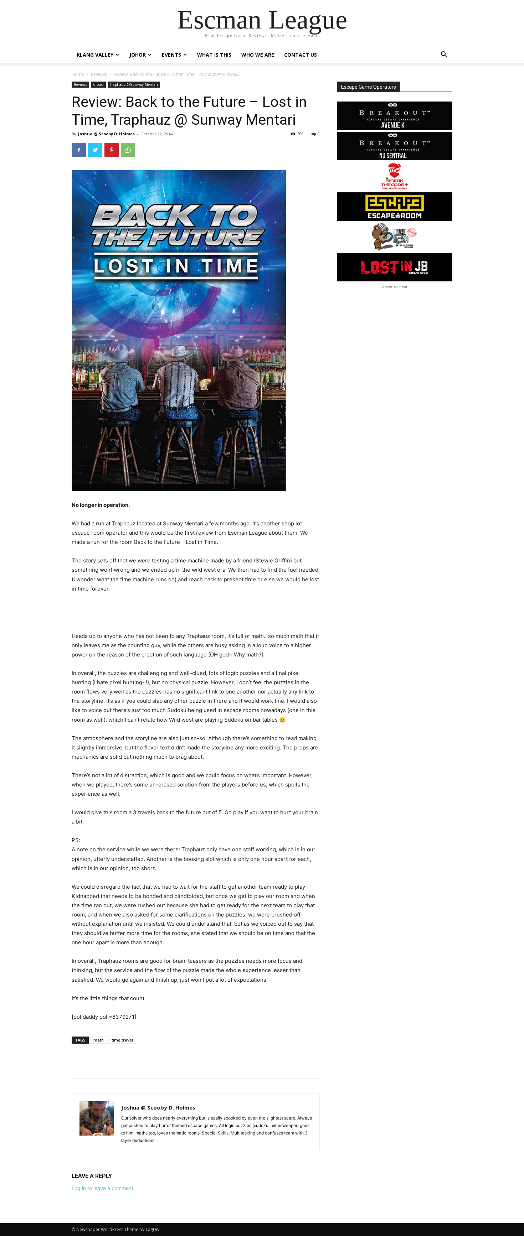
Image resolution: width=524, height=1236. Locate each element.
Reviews (99, 74)
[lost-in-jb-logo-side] (394, 267)
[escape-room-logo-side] (394, 206)
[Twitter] (95, 150)
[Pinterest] (111, 150)
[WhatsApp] (128, 150)
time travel (122, 1040)
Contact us (300, 54)
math (98, 1040)
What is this (214, 54)
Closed (98, 84)
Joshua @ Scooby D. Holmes (106, 133)
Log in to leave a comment (102, 1188)
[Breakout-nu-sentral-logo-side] (394, 146)
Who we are (257, 54)
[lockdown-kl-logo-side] (394, 237)
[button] (443, 55)
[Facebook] (79, 150)
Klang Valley (95, 54)
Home (78, 74)
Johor (137, 54)
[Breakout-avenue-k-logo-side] (394, 116)
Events (171, 54)
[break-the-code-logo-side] (394, 176)
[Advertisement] (195, 613)
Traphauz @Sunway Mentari (134, 84)
